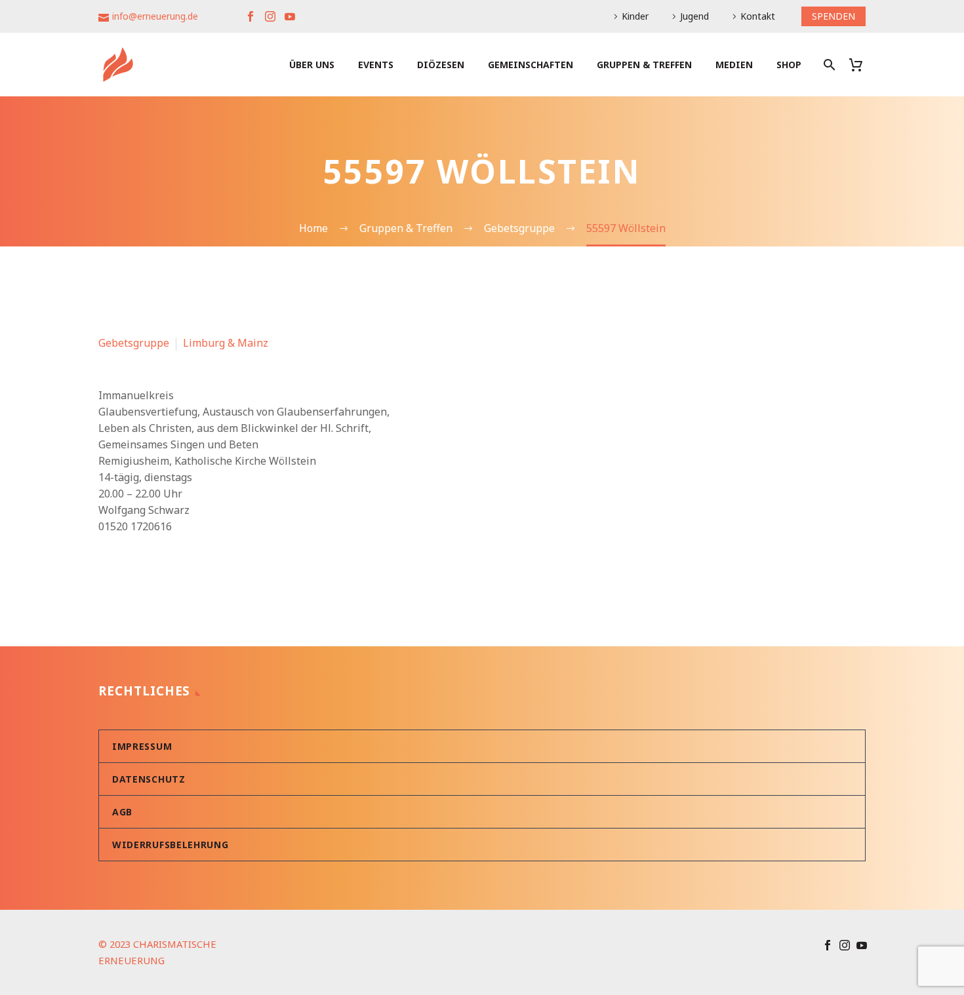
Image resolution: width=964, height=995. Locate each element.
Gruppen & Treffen (644, 64)
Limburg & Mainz (225, 343)
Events (375, 64)
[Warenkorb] (861, 64)
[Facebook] (250, 16)
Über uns (311, 64)
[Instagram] (270, 16)
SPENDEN (833, 16)
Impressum (142, 746)
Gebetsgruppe (133, 343)
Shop (788, 64)
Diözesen (440, 64)
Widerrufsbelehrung (170, 844)
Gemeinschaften (530, 64)
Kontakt (757, 16)
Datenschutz (149, 779)
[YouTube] (290, 16)
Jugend (694, 16)
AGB (122, 812)
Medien (734, 64)
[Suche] (828, 64)
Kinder (635, 16)
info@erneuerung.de (155, 16)
